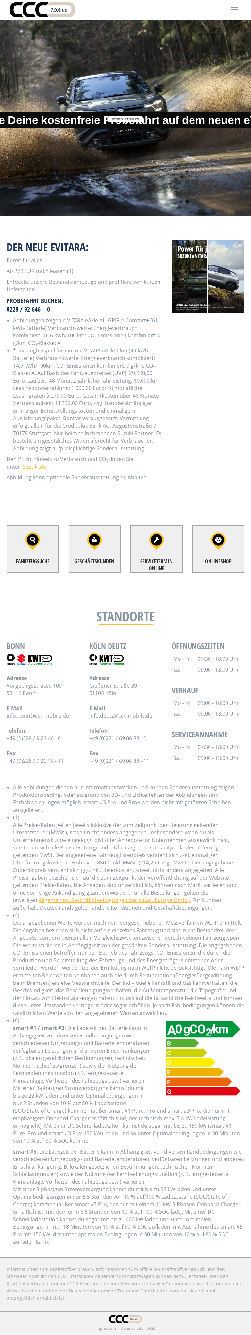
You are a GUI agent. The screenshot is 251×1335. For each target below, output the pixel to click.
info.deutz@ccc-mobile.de (120, 715)
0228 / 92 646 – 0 (28, 309)
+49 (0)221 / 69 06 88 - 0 (117, 738)
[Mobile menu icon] (234, 10)
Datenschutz (131, 1328)
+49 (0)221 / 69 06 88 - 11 (119, 760)
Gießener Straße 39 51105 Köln (113, 689)
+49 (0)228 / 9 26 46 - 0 (34, 738)
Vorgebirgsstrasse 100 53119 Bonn (34, 689)
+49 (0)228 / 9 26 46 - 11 (35, 760)
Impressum (105, 1328)
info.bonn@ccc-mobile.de (38, 715)
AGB (151, 1328)
